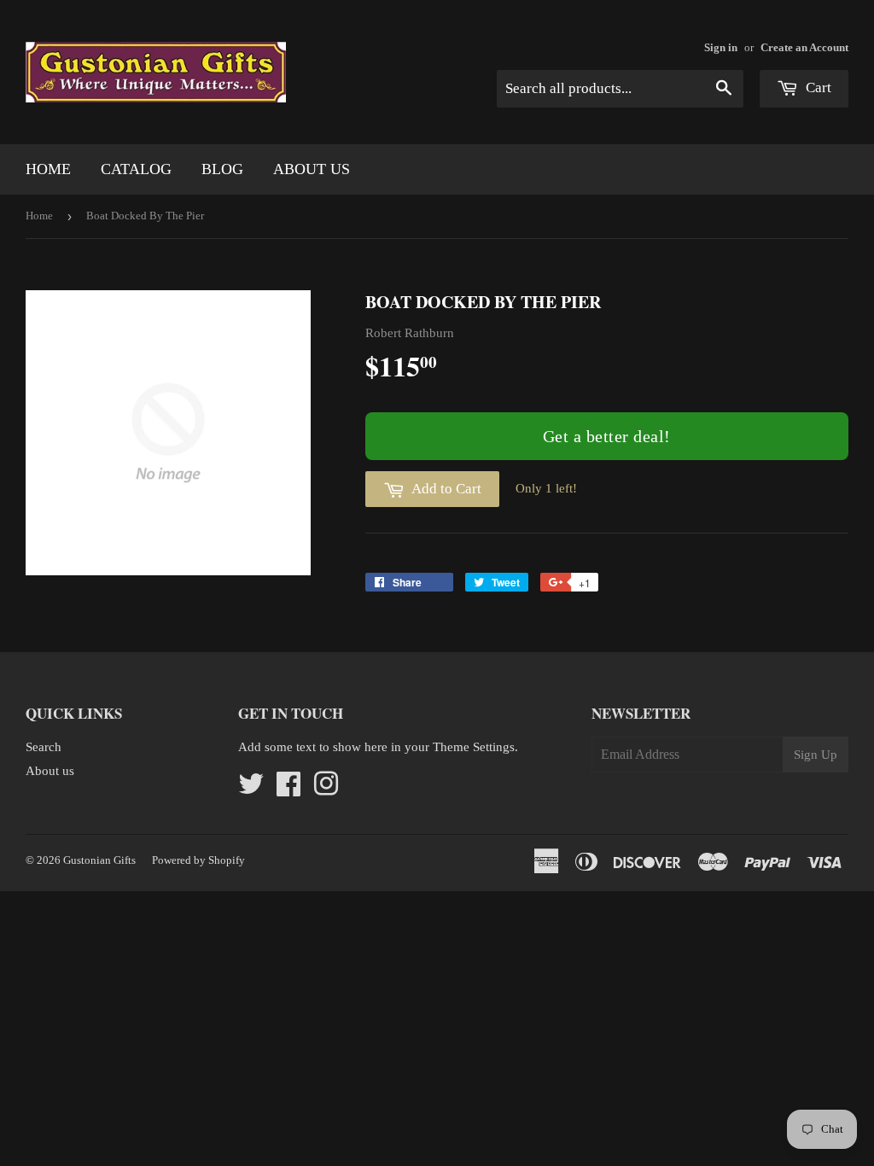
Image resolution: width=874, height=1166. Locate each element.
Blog (222, 169)
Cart (816, 87)
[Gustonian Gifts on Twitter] (251, 789)
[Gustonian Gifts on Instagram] (326, 789)
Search (43, 747)
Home (48, 169)
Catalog (136, 169)
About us (311, 169)
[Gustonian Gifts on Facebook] (288, 789)
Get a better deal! (607, 436)
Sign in (720, 48)
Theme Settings (474, 747)
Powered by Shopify (198, 860)
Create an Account (804, 48)
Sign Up (815, 754)
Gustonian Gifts (99, 860)
